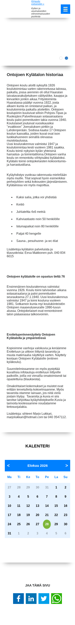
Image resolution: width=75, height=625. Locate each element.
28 (47, 524)
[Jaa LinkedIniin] (31, 598)
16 (65, 505)
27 (37, 524)
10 (9, 505)
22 (56, 515)
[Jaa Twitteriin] (43, 598)
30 (65, 524)
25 (19, 524)
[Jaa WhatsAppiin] (56, 598)
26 (28, 524)
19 (28, 515)
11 (18, 505)
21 (47, 515)
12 (28, 505)
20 (37, 515)
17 (9, 515)
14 (47, 505)
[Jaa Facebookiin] (18, 598)
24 (9, 524)
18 (19, 515)
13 (37, 505)
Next (69, 42)
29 (56, 524)
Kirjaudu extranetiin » (37, 2)
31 (9, 533)
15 (56, 505)
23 (65, 515)
